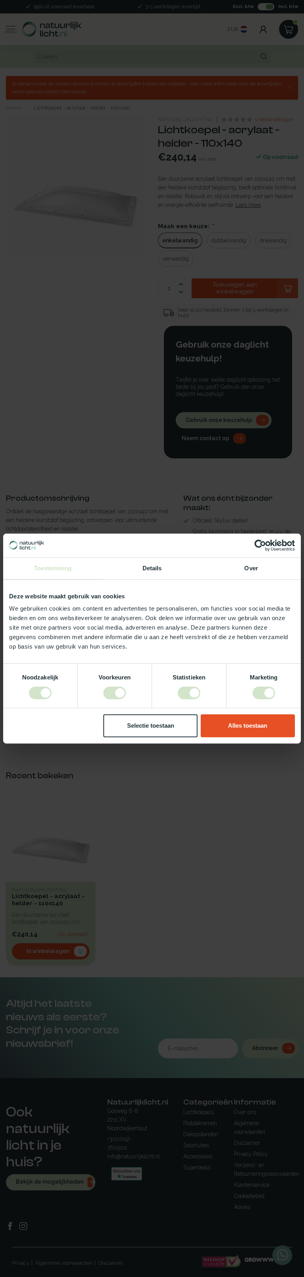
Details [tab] (152, 568)
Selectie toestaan (150, 725)
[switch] (114, 693)
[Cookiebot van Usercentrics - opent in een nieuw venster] (260, 545)
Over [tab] (251, 568)
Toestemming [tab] (53, 568)
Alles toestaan (247, 725)
